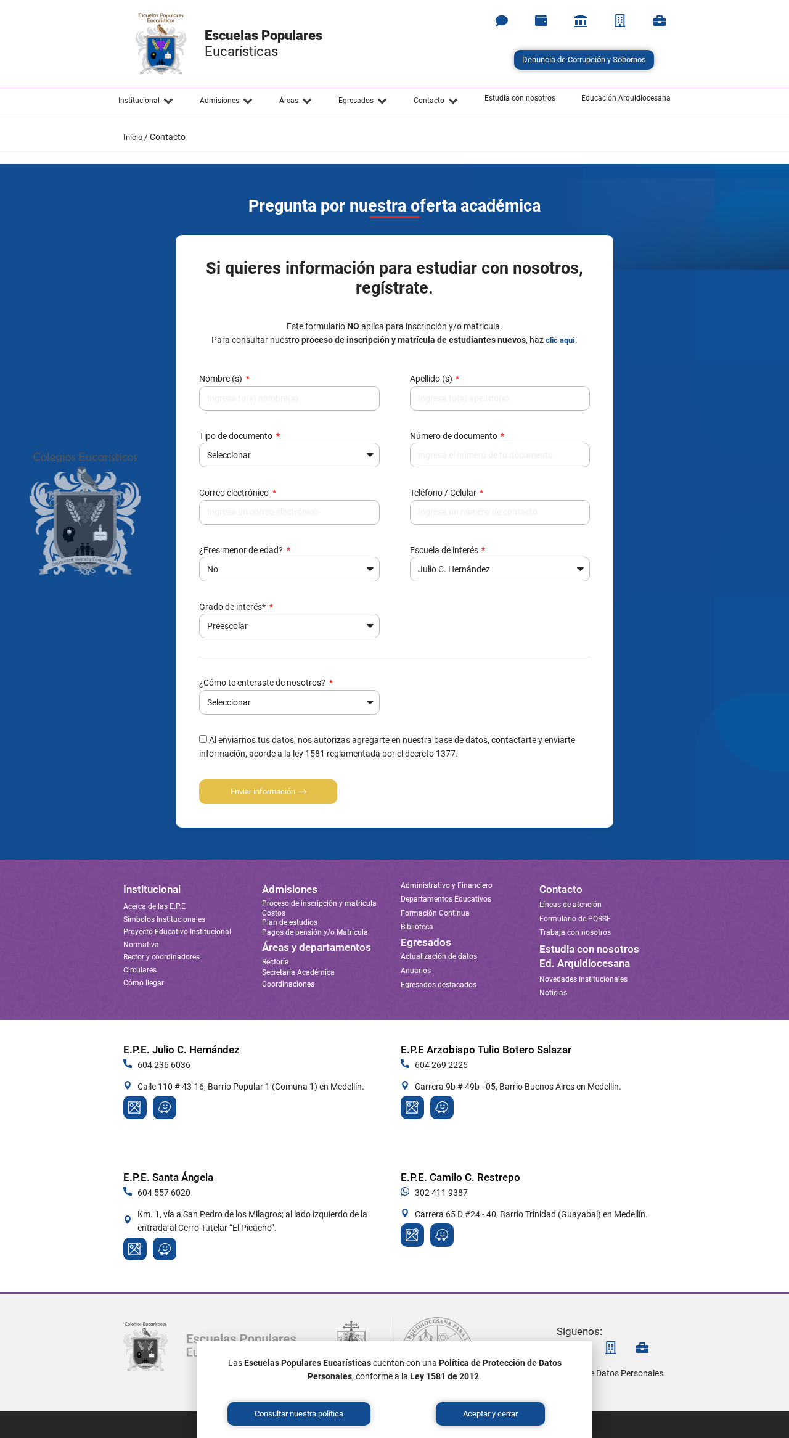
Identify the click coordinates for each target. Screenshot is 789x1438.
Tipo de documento (236, 436)
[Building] (620, 21)
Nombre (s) (221, 379)
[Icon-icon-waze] (164, 1107)
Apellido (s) (432, 379)
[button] (146, 101)
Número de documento (454, 436)
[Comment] (502, 21)
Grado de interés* (233, 607)
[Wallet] (541, 21)
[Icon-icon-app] (580, 21)
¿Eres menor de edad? (242, 550)
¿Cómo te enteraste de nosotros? (263, 683)
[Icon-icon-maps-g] (135, 1107)
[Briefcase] (659, 21)
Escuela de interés (445, 550)
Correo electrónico (235, 493)
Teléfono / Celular (444, 493)
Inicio (132, 137)
